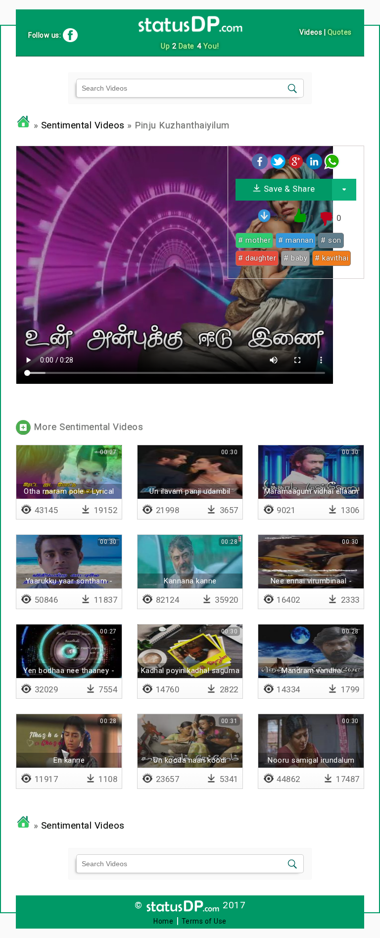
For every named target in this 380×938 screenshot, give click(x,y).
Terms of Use (204, 921)
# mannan (295, 240)
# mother (254, 240)
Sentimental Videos (83, 125)
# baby (295, 258)
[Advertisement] (296, 348)
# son (331, 240)
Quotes (340, 32)
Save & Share (288, 189)
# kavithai (331, 258)
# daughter (257, 258)
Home (163, 921)
